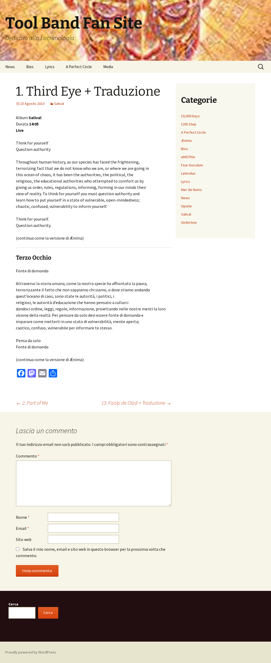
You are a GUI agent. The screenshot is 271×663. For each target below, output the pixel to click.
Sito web (23, 539)
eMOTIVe (188, 157)
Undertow (189, 222)
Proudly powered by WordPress (30, 652)
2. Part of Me (32, 402)
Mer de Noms (191, 189)
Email (22, 528)
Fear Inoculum (192, 165)
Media (108, 66)
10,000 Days (190, 116)
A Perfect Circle (79, 66)
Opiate (186, 206)
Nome (23, 517)
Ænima (186, 140)
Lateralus (188, 173)
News (10, 66)
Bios (30, 66)
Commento (27, 456)
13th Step (188, 124)
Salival (59, 103)
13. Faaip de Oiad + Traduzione (136, 402)
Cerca (13, 604)
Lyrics (50, 66)
